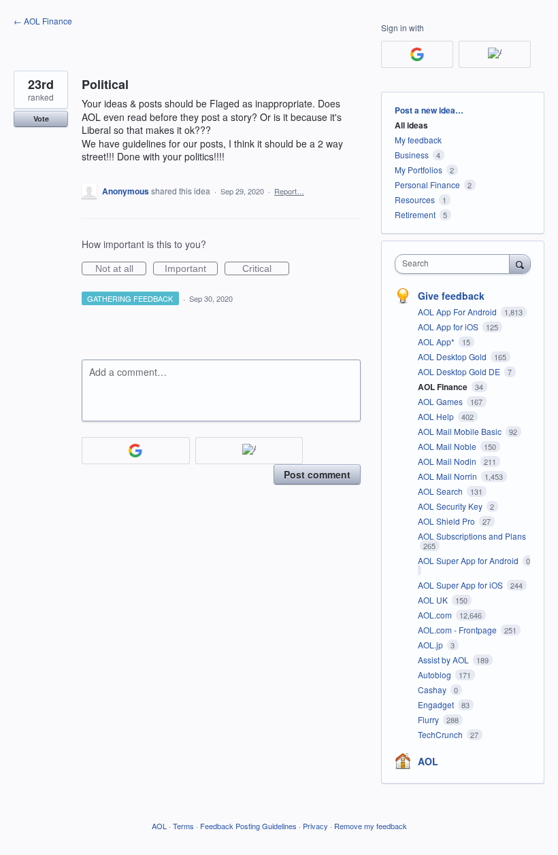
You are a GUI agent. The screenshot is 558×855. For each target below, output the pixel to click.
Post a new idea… (429, 110)
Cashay (433, 689)
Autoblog (435, 674)
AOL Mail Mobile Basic (461, 431)
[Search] (520, 263)
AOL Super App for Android (469, 560)
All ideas (411, 125)
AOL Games (441, 401)
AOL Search (441, 491)
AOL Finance (444, 387)
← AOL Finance (43, 21)
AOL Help (437, 416)
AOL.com (436, 615)
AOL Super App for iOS (461, 585)
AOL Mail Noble (448, 446)
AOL (428, 761)
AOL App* (437, 341)
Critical (265, 269)
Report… (289, 191)
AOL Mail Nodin (448, 461)
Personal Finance (427, 184)
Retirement (415, 214)
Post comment (317, 474)
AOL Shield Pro (447, 521)
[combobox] (455, 264)
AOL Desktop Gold (453, 356)
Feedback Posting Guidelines (248, 825)
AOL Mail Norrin (448, 476)
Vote (41, 119)
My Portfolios (418, 169)
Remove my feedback (370, 825)
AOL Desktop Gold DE (460, 371)
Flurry (429, 719)
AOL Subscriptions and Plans (472, 536)
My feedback (418, 139)
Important (191, 269)
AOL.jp (431, 644)
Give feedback (451, 295)
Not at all (120, 269)
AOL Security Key (451, 506)
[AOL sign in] (249, 450)
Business (412, 154)
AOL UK (434, 600)
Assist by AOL (444, 659)
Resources (415, 199)
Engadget (437, 704)
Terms (183, 825)
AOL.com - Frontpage (458, 629)
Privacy (315, 825)
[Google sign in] (136, 450)
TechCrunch (441, 734)
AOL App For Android (458, 311)
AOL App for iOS (449, 326)
